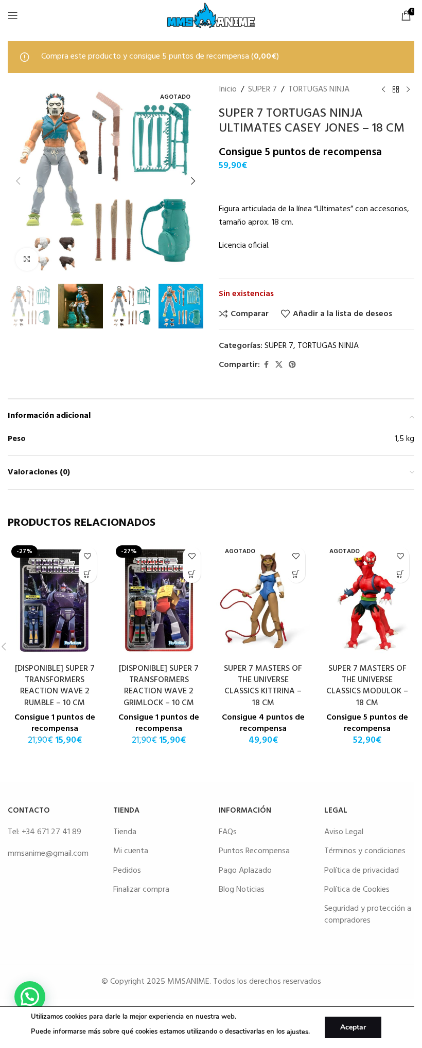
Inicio (228, 89)
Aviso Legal (343, 832)
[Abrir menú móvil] (13, 15)
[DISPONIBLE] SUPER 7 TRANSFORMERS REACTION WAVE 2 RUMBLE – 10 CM (55, 686)
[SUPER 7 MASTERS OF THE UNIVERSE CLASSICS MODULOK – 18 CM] (368, 600)
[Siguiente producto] (408, 89)
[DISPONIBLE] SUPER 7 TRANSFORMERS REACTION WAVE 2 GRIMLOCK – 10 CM (159, 686)
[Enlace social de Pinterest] (292, 365)
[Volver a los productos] (396, 89)
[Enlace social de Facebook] (266, 365)
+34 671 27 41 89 (51, 832)
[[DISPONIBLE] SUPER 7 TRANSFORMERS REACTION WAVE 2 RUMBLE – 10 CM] (55, 600)
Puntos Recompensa (254, 851)
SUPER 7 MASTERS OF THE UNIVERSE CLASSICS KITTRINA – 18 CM (263, 686)
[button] (18, 181)
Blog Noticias (242, 889)
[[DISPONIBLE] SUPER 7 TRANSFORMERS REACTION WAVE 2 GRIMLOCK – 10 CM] (159, 600)
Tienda (124, 832)
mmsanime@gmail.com (48, 853)
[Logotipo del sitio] (211, 15)
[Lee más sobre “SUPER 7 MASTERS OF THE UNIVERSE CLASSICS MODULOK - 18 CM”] (400, 574)
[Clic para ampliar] (27, 259)
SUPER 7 (262, 89)
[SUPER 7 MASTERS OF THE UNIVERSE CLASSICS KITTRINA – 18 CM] (263, 600)
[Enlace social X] (279, 365)
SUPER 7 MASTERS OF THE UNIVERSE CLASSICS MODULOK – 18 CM (367, 686)
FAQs (228, 832)
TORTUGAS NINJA (318, 89)
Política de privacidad (361, 870)
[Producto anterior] (383, 89)
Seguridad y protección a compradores (367, 914)
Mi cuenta (130, 851)
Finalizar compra (141, 889)
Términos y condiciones (365, 851)
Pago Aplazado (245, 870)
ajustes (297, 1032)
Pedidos (127, 870)
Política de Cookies (357, 889)
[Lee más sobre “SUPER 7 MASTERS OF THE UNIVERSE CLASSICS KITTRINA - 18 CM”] (296, 574)
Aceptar (353, 1027)
